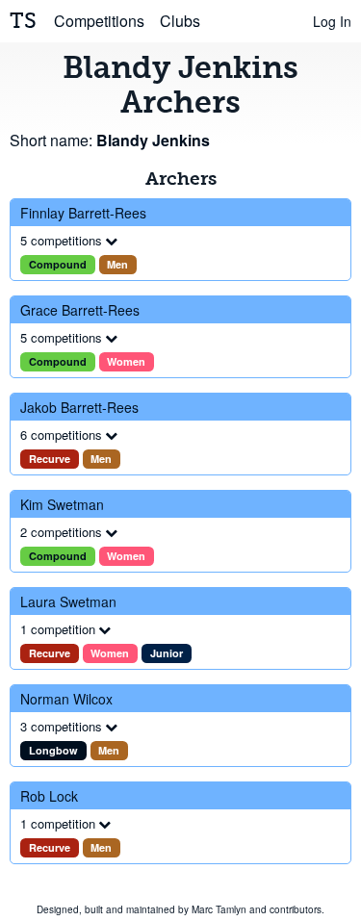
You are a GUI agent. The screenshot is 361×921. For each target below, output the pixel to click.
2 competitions (61, 532)
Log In (332, 21)
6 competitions (61, 434)
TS (23, 21)
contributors (296, 909)
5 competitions (61, 240)
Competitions (99, 21)
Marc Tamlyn (219, 909)
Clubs (180, 21)
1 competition (57, 629)
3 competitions (61, 726)
